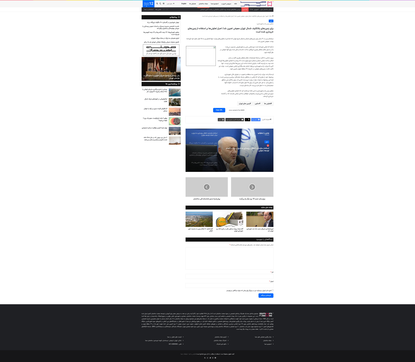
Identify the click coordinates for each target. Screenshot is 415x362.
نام (272, 272)
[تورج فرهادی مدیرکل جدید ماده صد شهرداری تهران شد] (259, 219)
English (183, 4)
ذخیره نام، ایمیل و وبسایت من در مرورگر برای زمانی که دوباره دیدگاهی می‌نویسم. (249, 291)
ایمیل (271, 281)
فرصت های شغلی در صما (174, 337)
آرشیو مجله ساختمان (220, 337)
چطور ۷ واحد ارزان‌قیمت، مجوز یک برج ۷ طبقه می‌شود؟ (155, 119)
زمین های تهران (244, 103)
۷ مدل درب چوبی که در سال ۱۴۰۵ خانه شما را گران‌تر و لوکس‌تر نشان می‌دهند (155, 138)
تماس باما (158, 9)
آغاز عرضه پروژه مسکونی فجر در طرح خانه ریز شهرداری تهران (229, 230)
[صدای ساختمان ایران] (257, 3)
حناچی (257, 103)
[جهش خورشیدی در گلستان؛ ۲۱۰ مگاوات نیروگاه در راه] (229, 150)
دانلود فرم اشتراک (221, 344)
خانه (235, 4)
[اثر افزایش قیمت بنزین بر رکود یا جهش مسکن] (175, 112)
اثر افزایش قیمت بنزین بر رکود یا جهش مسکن (155, 110)
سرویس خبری (227, 4)
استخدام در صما (148, 9)
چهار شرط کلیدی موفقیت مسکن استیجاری (154, 128)
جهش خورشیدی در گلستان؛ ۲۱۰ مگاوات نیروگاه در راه (248, 146)
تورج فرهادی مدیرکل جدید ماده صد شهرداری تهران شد (260, 230)
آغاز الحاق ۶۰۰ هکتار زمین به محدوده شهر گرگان (200, 230)
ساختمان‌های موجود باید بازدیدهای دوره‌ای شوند (161, 78)
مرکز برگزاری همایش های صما (263, 337)
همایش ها (192, 4)
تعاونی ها (267, 103)
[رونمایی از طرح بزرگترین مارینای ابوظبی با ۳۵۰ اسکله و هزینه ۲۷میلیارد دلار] (175, 92)
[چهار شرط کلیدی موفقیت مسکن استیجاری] (175, 131)
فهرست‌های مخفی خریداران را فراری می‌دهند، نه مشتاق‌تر (224, 9)
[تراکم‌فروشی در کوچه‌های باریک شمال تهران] (175, 102)
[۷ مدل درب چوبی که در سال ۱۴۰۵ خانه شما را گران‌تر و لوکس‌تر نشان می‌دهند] (175, 140)
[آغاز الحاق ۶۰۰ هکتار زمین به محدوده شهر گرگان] (199, 219)
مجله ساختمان (203, 4)
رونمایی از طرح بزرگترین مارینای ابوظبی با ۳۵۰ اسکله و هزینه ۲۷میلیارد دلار (154, 90)
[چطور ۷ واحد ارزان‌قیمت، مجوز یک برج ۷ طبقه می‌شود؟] (175, 121)
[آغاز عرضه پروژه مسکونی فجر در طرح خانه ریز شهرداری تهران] (229, 219)
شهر (267, 16)
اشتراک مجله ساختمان (220, 341)
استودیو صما (214, 4)
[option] (229, 150)
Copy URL (219, 110)
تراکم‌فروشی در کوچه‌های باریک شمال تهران (155, 100)
